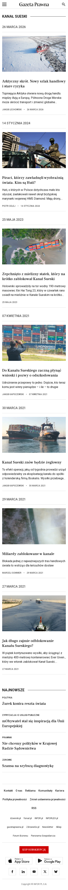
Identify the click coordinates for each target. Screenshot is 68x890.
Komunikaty (45, 790)
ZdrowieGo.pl (32, 827)
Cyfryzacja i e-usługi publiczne (21, 715)
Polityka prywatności (15, 799)
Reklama (30, 790)
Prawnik (7, 737)
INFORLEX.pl (52, 818)
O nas (19, 790)
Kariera (59, 790)
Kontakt (8, 790)
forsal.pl (28, 818)
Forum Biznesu (20, 836)
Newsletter (47, 827)
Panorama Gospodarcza (43, 836)
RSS (34, 808)
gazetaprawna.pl (15, 827)
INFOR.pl (39, 818)
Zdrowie (7, 760)
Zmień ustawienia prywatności (47, 799)
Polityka (7, 697)
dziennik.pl (15, 818)
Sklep (58, 827)
